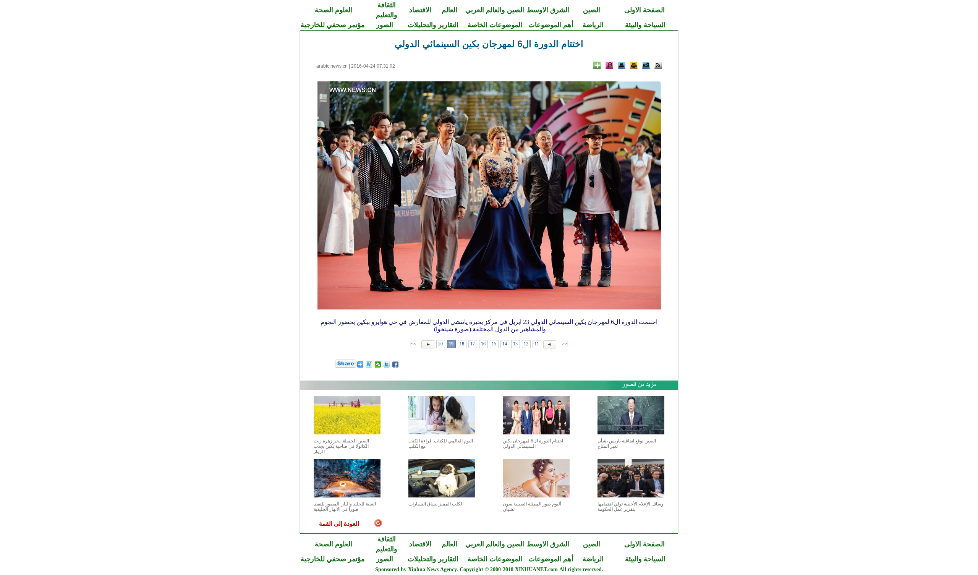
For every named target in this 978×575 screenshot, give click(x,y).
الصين (591, 10)
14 (504, 344)
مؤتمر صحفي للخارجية (333, 25)
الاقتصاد (420, 10)
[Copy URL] (621, 65)
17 (472, 344)
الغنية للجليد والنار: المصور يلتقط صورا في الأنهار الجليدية (345, 506)
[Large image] (609, 65)
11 (536, 344)
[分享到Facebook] (395, 364)
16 (483, 344)
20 (440, 344)
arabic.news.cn (332, 66)
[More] (597, 65)
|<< (565, 344)
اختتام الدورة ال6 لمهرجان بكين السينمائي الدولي (533, 443)
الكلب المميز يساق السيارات (435, 504)
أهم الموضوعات (550, 25)
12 (526, 344)
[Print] (634, 65)
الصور (384, 25)
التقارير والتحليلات (433, 25)
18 (462, 344)
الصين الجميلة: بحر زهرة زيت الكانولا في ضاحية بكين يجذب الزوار (341, 446)
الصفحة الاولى (644, 10)
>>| (414, 344)
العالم (449, 10)
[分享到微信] (378, 364)
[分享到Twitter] (387, 364)
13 (515, 344)
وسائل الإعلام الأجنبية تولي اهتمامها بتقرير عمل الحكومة (630, 506)
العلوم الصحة (333, 10)
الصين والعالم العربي (494, 10)
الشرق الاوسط (548, 10)
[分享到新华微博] (369, 364)
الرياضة (593, 25)
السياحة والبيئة (645, 25)
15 (494, 344)
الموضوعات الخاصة (495, 25)
